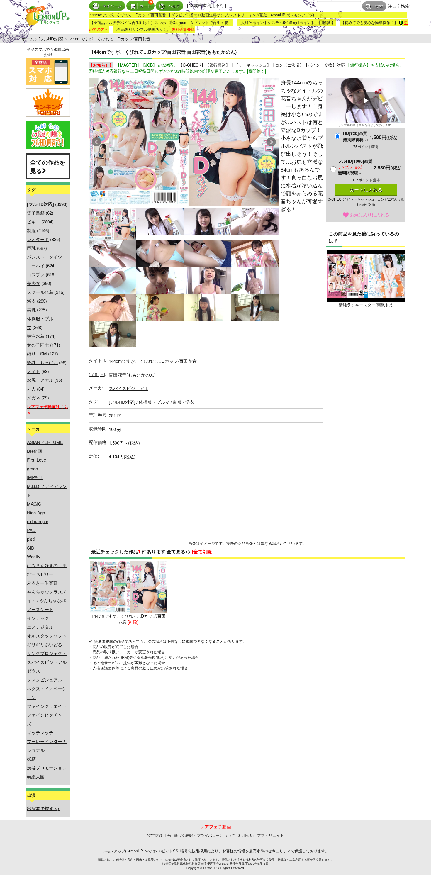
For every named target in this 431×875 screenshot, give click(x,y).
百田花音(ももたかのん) (132, 375)
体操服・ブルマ (154, 402)
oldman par (37, 521)
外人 (31, 389)
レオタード (38, 239)
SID (30, 548)
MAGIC (34, 504)
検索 (379, 6)
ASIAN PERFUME (45, 442)
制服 (31, 230)
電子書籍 (36, 213)
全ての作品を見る (47, 166)
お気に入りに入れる (369, 214)
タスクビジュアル (44, 679)
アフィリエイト (270, 835)
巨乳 (31, 248)
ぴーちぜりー (40, 574)
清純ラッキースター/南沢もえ (366, 305)
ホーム (28, 39)
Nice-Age (36, 512)
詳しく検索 (399, 5)
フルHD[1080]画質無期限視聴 (355, 166)
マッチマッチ (40, 732)
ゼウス (33, 671)
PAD (31, 530)
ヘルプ (174, 6)
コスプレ (36, 274)
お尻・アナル (40, 380)
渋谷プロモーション (47, 767)
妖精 (31, 759)
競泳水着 (36, 336)
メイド (33, 371)
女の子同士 (38, 345)
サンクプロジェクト (47, 653)
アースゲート (40, 609)
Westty (33, 556)
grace (32, 468)
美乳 (31, 309)
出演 (97, 374)
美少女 (33, 283)
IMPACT (35, 477)
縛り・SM (37, 353)
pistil (31, 539)
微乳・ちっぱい (42, 362)
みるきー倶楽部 (42, 583)
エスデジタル (40, 627)
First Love (36, 460)
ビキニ (33, 221)
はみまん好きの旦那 (47, 565)
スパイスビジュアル (47, 662)
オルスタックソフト (47, 635)
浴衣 (31, 301)
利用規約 (246, 835)
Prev (96, 142)
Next (271, 142)
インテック (38, 618)
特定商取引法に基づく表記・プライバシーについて (191, 835)
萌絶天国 (36, 776)
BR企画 (34, 451)
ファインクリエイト (47, 706)
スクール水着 (40, 292)
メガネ (33, 397)
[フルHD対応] (51, 39)
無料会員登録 (183, 29)
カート (145, 6)
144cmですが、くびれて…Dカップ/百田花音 (128, 619)
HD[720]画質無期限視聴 (355, 136)
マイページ (112, 6)
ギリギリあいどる (44, 644)
